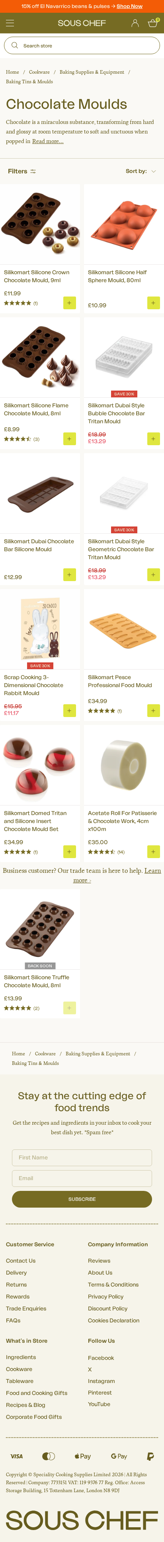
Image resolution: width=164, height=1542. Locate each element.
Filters (17, 171)
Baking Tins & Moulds (29, 81)
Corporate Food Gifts (34, 1417)
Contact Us (20, 1261)
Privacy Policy (105, 1297)
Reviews (99, 1261)
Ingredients (21, 1357)
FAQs (13, 1321)
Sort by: (136, 171)
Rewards (17, 1297)
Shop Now (130, 6)
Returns (16, 1285)
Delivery (16, 1273)
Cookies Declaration (113, 1321)
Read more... (48, 141)
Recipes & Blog (25, 1405)
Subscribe (82, 1199)
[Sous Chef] (82, 23)
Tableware (19, 1381)
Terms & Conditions (113, 1285)
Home (12, 72)
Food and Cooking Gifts (36, 1393)
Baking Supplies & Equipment (92, 72)
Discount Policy (107, 1309)
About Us (100, 1273)
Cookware (39, 72)
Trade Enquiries (26, 1309)
